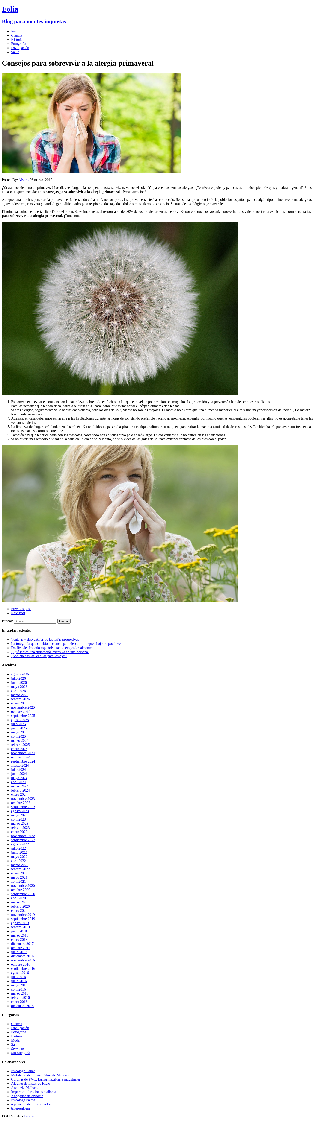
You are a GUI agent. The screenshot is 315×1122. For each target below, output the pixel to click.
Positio (29, 1116)
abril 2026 (18, 691)
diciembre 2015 (22, 1006)
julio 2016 (18, 977)
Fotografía (18, 44)
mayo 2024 (19, 778)
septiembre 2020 (23, 894)
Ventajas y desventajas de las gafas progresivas (45, 639)
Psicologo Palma (23, 1071)
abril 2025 (18, 736)
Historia (17, 39)
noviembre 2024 (23, 753)
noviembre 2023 (23, 799)
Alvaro (23, 180)
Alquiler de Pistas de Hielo (30, 1083)
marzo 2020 (19, 902)
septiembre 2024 (23, 761)
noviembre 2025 (23, 707)
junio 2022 (19, 852)
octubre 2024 (20, 757)
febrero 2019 (20, 927)
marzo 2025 (19, 740)
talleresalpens (20, 1108)
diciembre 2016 (22, 956)
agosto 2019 (20, 923)
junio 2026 (19, 682)
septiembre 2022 (23, 840)
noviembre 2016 (23, 960)
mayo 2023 (19, 815)
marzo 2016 (19, 993)
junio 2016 (19, 981)
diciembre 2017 (22, 944)
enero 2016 (19, 1002)
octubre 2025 (20, 711)
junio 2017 (19, 952)
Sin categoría (20, 1053)
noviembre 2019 (23, 915)
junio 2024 (19, 774)
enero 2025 (19, 749)
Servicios (17, 1049)
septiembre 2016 (23, 968)
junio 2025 (19, 728)
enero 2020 (19, 910)
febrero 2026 (20, 699)
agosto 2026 (20, 674)
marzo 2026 (19, 695)
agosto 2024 (20, 765)
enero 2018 (19, 939)
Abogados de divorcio (27, 1096)
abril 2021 (18, 881)
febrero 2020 (20, 906)
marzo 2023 (19, 823)
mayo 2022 (19, 857)
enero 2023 (19, 832)
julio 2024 (18, 769)
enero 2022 (19, 873)
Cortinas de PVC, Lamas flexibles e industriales (45, 1079)
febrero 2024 (20, 790)
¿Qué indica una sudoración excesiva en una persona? (50, 652)
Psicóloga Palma (23, 1100)
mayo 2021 (19, 877)
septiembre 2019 (23, 919)
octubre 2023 (20, 803)
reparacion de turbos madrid (31, 1104)
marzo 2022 (19, 865)
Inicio (15, 31)
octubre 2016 (20, 964)
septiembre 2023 (23, 807)
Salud (15, 52)
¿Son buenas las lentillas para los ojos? (39, 656)
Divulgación (20, 48)
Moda (15, 1040)
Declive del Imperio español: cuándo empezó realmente (51, 648)
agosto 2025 (20, 720)
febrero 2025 (20, 745)
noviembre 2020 (23, 886)
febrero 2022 (20, 869)
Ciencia (16, 35)
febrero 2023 (20, 828)
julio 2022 (18, 848)
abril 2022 (18, 861)
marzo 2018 (19, 935)
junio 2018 (19, 931)
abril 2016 (18, 989)
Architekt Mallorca (25, 1088)
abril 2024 (18, 782)
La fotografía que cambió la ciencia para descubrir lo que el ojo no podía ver (66, 644)
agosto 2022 (20, 844)
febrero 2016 (20, 997)
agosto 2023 (20, 811)
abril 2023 (18, 819)
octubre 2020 (20, 890)
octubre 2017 (20, 948)
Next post (18, 613)
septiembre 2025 (23, 716)
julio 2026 (18, 678)
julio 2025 (18, 724)
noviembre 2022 (23, 836)
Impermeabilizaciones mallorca (33, 1092)
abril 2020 (18, 898)
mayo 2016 (19, 985)
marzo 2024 (19, 786)
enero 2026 (19, 703)
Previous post (21, 609)
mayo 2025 (19, 732)
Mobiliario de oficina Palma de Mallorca (40, 1075)
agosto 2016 (20, 973)
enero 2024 (19, 794)
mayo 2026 (19, 687)
